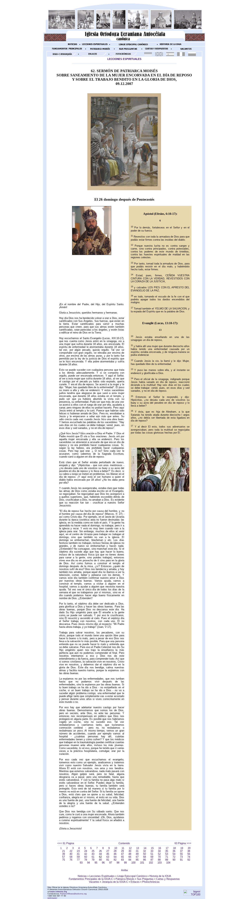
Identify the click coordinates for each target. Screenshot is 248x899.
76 (71, 859)
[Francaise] (181, 55)
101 (142, 862)
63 (107, 856)
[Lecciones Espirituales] (94, 45)
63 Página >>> (183, 843)
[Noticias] (72, 45)
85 (137, 859)
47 (122, 853)
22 (71, 851)
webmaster (52, 898)
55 (181, 853)
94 (88, 862)
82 (115, 859)
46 (115, 853)
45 (107, 853)
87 (152, 859)
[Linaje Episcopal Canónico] (133, 45)
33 (152, 851)
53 (166, 853)
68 (144, 856)
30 (129, 851)
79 (93, 859)
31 (137, 851)
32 (144, 851)
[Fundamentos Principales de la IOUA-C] (66, 50)
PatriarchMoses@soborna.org (73, 894)
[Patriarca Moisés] (100, 50)
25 (93, 851)
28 (115, 851)
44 (100, 853)
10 (115, 848)
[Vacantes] (185, 50)
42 (85, 853)
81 (107, 859)
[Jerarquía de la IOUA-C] (63, 55)
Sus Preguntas (145, 878)
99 (125, 862)
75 (63, 859)
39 (63, 853)
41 (78, 853)
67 (137, 856)
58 (71, 856)
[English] (159, 55)
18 (174, 848)
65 (122, 856)
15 (152, 848)
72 (174, 856)
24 (85, 851)
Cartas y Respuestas (168, 878)
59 (78, 856)
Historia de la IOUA (160, 876)
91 (181, 859)
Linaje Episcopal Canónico (132, 876)
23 (78, 851)
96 (103, 862)
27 (107, 851)
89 (166, 859)
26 (100, 851)
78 (85, 859)
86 (144, 859)
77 (78, 859)
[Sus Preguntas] (128, 50)
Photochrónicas (151, 881)
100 (133, 862)
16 (159, 848)
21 (63, 851)
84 (129, 859)
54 (174, 853)
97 (110, 862)
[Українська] (148, 55)
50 (144, 853)
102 (150, 862)
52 (159, 853)
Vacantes (94, 881)
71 (166, 856)
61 (93, 856)
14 (145, 848)
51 (152, 853)
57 (63, 856)
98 (118, 862)
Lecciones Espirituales (102, 876)
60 (85, 856)
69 (152, 856)
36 (174, 851)
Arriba (124, 870)
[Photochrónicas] (123, 55)
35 (166, 851)
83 (122, 859)
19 (181, 848)
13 (137, 848)
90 (174, 859)
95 (96, 862)
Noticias (82, 876)
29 (122, 851)
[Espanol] (170, 55)
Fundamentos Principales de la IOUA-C (91, 878)
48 (129, 853)
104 (168, 862)
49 (137, 853)
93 (81, 862)
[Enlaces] (93, 55)
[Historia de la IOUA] (170, 45)
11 (123, 848)
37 (181, 851)
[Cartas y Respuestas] (156, 50)
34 (159, 851)
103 (159, 862)
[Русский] (192, 55)
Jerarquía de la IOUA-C (115, 881)
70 (159, 856)
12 (130, 848)
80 (100, 859)
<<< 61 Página (65, 843)
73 (181, 856)
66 (129, 856)
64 (115, 856)
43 (93, 853)
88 (159, 859)
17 (167, 848)
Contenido (124, 843)
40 (71, 853)
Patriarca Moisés (124, 878)
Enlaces (135, 881)
